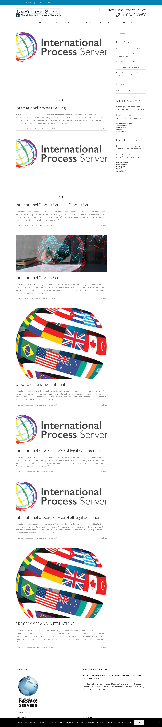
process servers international (40, 384)
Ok (139, 722)
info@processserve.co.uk (42, 3)
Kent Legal (20, 129)
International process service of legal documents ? (58, 450)
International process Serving (41, 108)
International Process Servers (40, 277)
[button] (142, 22)
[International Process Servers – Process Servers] (61, 153)
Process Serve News (40, 129)
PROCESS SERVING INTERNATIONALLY (48, 624)
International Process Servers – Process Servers (55, 204)
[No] (159, 722)
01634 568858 (133, 15)
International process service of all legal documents (59, 517)
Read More (104, 129)
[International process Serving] (61, 47)
